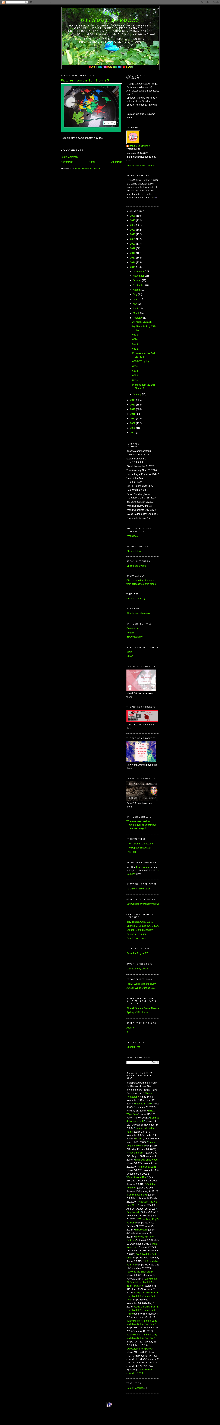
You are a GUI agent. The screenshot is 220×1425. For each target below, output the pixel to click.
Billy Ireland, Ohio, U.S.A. (139, 922)
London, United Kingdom (139, 930)
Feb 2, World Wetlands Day (141, 984)
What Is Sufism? (136, 1152)
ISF (128, 1031)
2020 (132, 244)
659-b (135, 344)
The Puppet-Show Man (138, 847)
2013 (132, 404)
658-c (135, 371)
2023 (132, 229)
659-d (135, 334)
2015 (132, 267)
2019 (132, 248)
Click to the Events (136, 566)
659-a (135, 348)
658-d (135, 366)
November (138, 276)
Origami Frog (133, 1047)
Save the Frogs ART (137, 953)
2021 (132, 239)
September (139, 285)
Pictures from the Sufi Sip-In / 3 (85, 80)
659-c (135, 339)
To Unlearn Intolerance (138, 888)
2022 (132, 234)
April (135, 308)
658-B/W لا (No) (140, 361)
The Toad (131, 852)
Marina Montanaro (139, 146)
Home (92, 162)
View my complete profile (140, 166)
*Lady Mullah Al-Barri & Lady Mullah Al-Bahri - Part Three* (142, 1310)
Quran (129, 656)
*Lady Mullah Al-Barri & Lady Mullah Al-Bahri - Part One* (141, 1282)
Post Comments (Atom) (87, 168)
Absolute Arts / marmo (138, 613)
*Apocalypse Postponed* (139, 1348)
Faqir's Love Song (137, 1194)
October (137, 280)
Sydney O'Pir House (137, 1012)
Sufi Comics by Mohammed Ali (142, 904)
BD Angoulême (134, 636)
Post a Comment (69, 157)
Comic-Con (132, 628)
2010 (132, 418)
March (136, 313)
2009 (132, 423)
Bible (129, 652)
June (135, 299)
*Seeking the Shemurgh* (139, 1271)
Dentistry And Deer (137, 1177)
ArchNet (130, 1027)
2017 (132, 257)
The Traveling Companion (140, 843)
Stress (138, 1138)
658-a (135, 380)
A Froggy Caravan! (142, 322)
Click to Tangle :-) (135, 598)
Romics (130, 632)
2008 (132, 428)
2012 (132, 409)
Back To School (143, 1103)
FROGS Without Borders (110, 16)
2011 (132, 414)
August (136, 290)
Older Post (116, 162)
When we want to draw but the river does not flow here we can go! (141, 825)
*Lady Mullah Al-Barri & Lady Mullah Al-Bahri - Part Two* (142, 1296)
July (135, 294)
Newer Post (67, 162)
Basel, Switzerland (136, 938)
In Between (141, 1229)
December (138, 271)
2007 (132, 432)
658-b (135, 375)
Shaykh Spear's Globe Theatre (142, 1008)
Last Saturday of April (137, 968)
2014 (132, 400)
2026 (132, 216)
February (137, 318)
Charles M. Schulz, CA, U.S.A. (142, 926)
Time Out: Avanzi (148, 1166)
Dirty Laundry (133, 1212)
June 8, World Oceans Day (140, 988)
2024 (132, 225)
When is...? (132, 536)
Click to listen (133, 551)
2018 (132, 253)
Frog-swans (142, 867)
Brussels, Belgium (136, 934)
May (135, 303)
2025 (132, 220)
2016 (132, 262)
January (137, 394)
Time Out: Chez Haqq (146, 1159)
